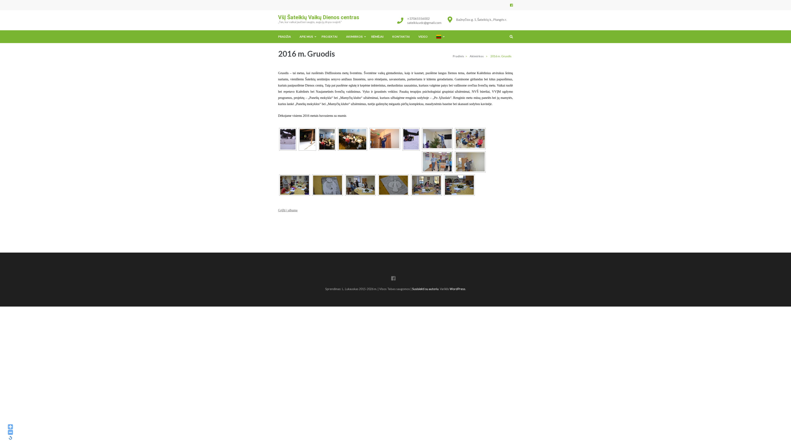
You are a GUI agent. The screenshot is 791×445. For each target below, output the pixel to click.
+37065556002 (418, 18)
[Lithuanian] (438, 36)
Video (423, 36)
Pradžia (284, 36)
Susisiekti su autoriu (425, 289)
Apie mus (306, 36)
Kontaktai (401, 36)
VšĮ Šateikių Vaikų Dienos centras (318, 17)
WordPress (457, 289)
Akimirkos (354, 36)
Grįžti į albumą (287, 210)
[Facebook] (511, 5)
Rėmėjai (377, 36)
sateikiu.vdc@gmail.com (424, 23)
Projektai (329, 36)
